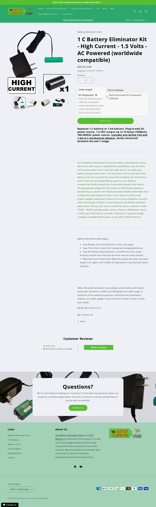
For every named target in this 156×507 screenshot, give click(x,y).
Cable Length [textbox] (85, 89)
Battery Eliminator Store (19, 435)
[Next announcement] (147, 2)
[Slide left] (10, 103)
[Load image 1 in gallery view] (19, 103)
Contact (11, 457)
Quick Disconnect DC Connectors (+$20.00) (125, 97)
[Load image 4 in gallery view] (59, 103)
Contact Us (10, 505)
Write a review (98, 347)
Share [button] (82, 321)
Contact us (78, 408)
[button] (57, 8)
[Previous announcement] (8, 2)
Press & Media (14, 449)
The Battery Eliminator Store (69, 435)
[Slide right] (68, 103)
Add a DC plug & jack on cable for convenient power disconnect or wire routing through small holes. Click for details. (91, 105)
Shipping (80, 71)
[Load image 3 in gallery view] (46, 103)
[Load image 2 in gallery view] (33, 103)
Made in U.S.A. (14, 444)
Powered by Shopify (40, 498)
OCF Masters (13, 440)
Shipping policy (15, 453)
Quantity (81, 75)
